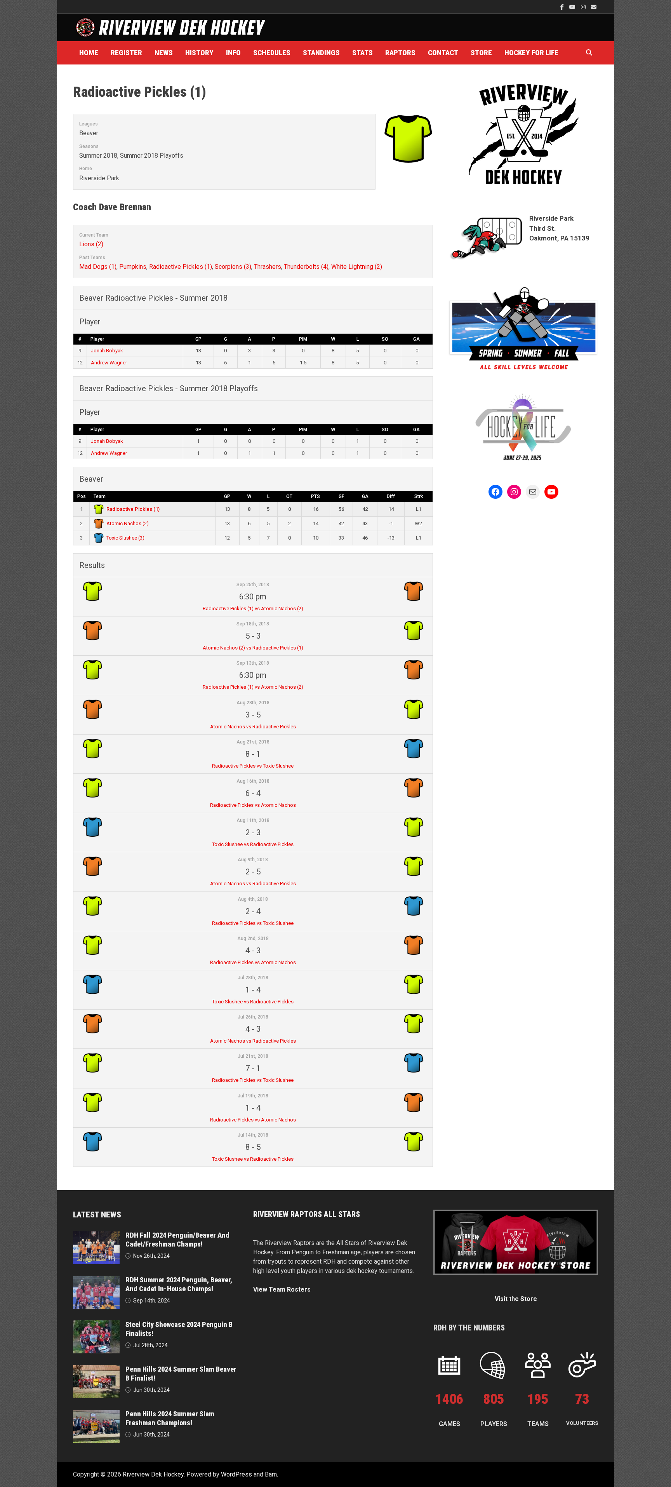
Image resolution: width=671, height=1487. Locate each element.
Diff (391, 496)
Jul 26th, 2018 (253, 1017)
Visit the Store (516, 1298)
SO (385, 339)
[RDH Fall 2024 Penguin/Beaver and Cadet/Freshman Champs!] (96, 1235)
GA (416, 339)
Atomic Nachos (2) (127, 523)
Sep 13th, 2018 (252, 663)
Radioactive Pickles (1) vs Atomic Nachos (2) (253, 608)
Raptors (400, 52)
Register (126, 52)
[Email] (593, 6)
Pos (81, 496)
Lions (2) (91, 244)
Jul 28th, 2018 (253, 977)
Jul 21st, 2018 (253, 1056)
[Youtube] (573, 6)
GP (198, 339)
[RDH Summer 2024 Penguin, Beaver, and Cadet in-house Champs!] (96, 1280)
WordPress (236, 1474)
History (199, 52)
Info (233, 52)
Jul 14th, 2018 (253, 1135)
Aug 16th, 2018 (252, 781)
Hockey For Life (531, 52)
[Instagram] (584, 6)
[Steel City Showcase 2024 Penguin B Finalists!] (96, 1325)
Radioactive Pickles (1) (180, 266)
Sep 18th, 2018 (252, 624)
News (164, 52)
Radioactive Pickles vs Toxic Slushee (253, 766)
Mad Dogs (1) (97, 266)
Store (481, 52)
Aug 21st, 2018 (252, 742)
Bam (271, 1474)
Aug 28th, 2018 (252, 702)
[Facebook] (562, 6)
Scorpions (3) (233, 266)
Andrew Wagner (109, 363)
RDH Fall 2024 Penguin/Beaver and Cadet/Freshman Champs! (177, 1239)
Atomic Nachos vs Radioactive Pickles (253, 727)
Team (100, 496)
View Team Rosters (282, 1289)
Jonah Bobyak (107, 350)
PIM (303, 339)
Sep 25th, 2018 (252, 584)
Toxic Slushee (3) (125, 538)
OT (289, 496)
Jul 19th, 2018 (253, 1096)
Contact (443, 52)
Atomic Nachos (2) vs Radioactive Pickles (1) (253, 648)
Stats (362, 52)
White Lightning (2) (356, 266)
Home (88, 52)
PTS (315, 496)
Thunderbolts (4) (306, 266)
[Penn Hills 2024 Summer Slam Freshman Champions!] (96, 1414)
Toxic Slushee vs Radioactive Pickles (253, 844)
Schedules (271, 52)
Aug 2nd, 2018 (253, 938)
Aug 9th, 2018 (253, 859)
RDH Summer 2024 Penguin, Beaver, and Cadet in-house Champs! (178, 1284)
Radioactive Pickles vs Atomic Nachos (253, 805)
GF (341, 496)
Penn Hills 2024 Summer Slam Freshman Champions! (169, 1418)
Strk (418, 496)
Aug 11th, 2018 (252, 820)
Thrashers (267, 266)
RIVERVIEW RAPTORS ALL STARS (306, 1214)
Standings (321, 52)
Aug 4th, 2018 (253, 899)
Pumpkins (132, 266)
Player (97, 339)
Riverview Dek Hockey (153, 1474)
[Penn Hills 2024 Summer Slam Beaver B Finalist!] (96, 1369)
